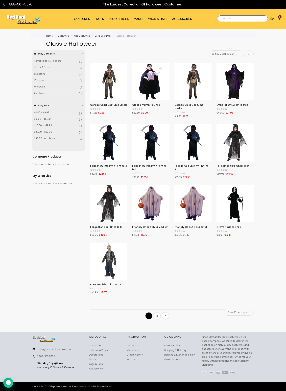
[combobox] (243, 18)
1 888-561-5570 (19, 4)
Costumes (63, 35)
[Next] (165, 315)
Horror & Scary (42, 67)
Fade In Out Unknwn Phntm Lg (108, 166)
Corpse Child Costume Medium (188, 106)
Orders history (135, 354)
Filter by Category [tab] (44, 53)
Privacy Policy (172, 345)
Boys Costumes (103, 35)
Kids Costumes (82, 35)
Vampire (39, 80)
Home (49, 35)
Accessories (96, 368)
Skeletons (39, 74)
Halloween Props (98, 350)
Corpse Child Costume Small (108, 105)
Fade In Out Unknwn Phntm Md (149, 167)
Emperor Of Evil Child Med (232, 105)
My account (134, 350)
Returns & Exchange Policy (179, 354)
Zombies (39, 93)
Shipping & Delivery (175, 350)
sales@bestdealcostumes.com (55, 349)
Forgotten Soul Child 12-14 (233, 166)
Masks (92, 359)
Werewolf (39, 86)
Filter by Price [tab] (41, 105)
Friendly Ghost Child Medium (150, 227)
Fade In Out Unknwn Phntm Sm (191, 167)
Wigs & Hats (96, 364)
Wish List (131, 359)
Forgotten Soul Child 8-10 (106, 227)
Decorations (96, 354)
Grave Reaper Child (228, 227)
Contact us (133, 345)
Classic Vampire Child (146, 105)
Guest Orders (172, 359)
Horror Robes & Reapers (47, 61)
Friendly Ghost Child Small (191, 227)
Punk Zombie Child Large (105, 284)
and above (44, 138)
